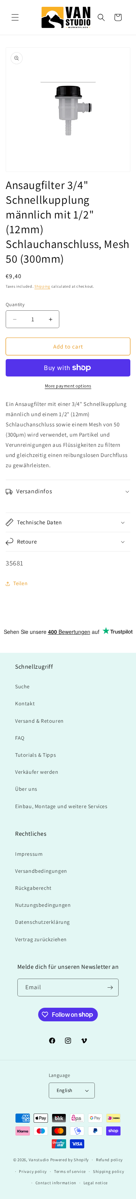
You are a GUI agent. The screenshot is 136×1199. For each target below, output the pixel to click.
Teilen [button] (20, 583)
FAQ (20, 737)
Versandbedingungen (41, 870)
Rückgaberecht (33, 888)
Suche (22, 686)
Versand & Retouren (39, 720)
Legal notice (95, 1182)
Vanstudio (39, 1159)
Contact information (56, 1182)
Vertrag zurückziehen (41, 939)
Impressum (29, 853)
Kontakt (25, 703)
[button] (15, 17)
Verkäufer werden (37, 771)
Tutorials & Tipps (35, 754)
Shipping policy (108, 1171)
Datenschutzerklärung (42, 922)
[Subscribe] (110, 987)
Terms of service (70, 1171)
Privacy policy (33, 1171)
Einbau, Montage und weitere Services (61, 806)
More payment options (68, 386)
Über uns (26, 788)
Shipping (42, 286)
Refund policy (109, 1159)
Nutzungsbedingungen (43, 905)
